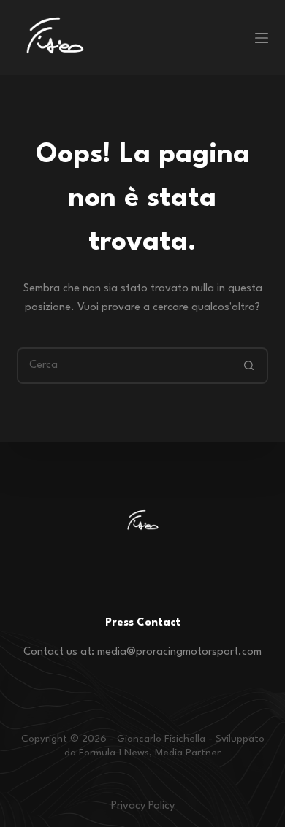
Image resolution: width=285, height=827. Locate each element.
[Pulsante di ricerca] (250, 365)
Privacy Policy (143, 806)
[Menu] (261, 38)
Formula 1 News (114, 752)
